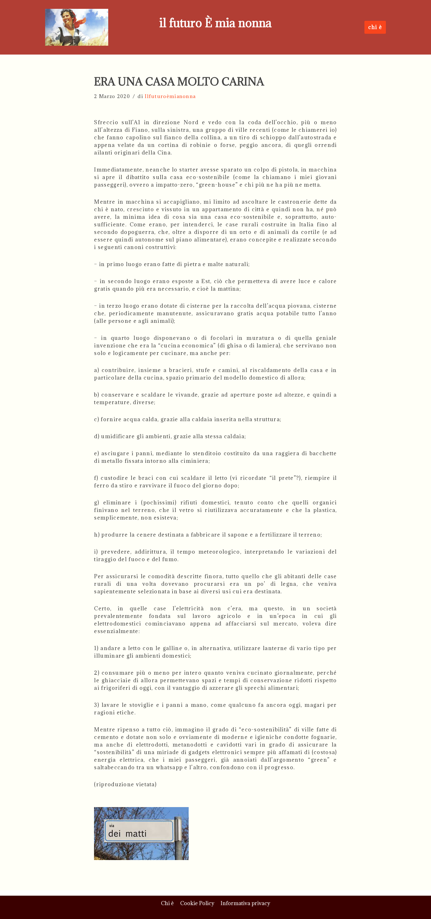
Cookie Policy (197, 903)
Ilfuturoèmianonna (170, 96)
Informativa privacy (245, 903)
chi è (375, 27)
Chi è (167, 903)
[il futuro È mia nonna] (76, 27)
